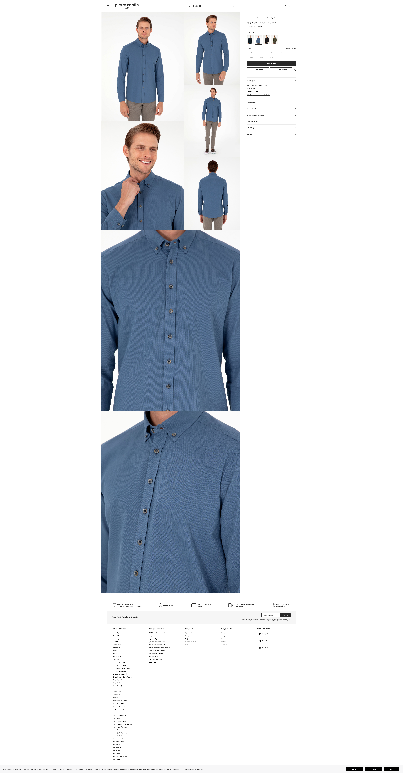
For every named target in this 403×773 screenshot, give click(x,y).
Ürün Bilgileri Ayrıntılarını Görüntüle (258, 95)
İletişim (151, 636)
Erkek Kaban (117, 692)
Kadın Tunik (116, 718)
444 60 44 (152, 662)
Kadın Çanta (117, 633)
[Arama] (189, 6)
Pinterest (223, 645)
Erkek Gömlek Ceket (119, 671)
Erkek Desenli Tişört (119, 662)
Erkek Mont (116, 689)
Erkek (254, 18)
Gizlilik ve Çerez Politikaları (157, 633)
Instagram (224, 636)
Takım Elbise (117, 636)
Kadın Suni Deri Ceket (120, 756)
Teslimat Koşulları (154, 656)
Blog (186, 645)
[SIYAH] (266, 40)
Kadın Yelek (116, 753)
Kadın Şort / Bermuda (120, 733)
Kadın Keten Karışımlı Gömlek (122, 724)
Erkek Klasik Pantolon (119, 680)
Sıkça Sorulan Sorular (156, 659)
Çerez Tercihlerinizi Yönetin (157, 642)
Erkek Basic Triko (118, 703)
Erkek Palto (116, 695)
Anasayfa (249, 18)
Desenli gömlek (271, 18)
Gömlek (264, 18)
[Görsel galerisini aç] (142, 66)
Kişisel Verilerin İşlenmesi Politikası (160, 648)
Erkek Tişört (116, 639)
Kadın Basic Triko (118, 736)
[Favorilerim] (290, 6)
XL (291, 53)
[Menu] (108, 6)
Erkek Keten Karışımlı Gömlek (122, 668)
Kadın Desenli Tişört (119, 715)
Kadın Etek (116, 730)
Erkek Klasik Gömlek (119, 665)
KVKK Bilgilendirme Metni (278, 621)
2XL (251, 57)
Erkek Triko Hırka (118, 709)
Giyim (258, 18)
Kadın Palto (116, 750)
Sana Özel (116, 659)
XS (251, 53)
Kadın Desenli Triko (119, 739)
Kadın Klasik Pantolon (120, 727)
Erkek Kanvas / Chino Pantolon (122, 677)
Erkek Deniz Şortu (118, 686)
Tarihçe (187, 636)
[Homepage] (127, 6)
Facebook (224, 633)
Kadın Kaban (117, 748)
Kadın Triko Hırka (118, 742)
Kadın (115, 653)
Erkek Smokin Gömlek (120, 674)
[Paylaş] (294, 69)
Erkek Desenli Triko (119, 706)
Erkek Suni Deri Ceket (120, 700)
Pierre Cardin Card (191, 642)
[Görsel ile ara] (233, 6)
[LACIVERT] (250, 40)
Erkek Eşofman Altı (119, 683)
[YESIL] (275, 40)
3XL (261, 57)
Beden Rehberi (291, 48)
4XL (271, 57)
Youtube (223, 642)
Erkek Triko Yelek (118, 712)
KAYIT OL (285, 615)
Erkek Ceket (116, 645)
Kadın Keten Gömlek (119, 721)
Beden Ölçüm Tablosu (156, 653)
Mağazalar (188, 639)
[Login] (285, 6)
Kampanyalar (117, 656)
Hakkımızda (188, 633)
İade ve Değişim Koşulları (157, 650)
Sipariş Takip (153, 639)
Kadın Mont (116, 745)
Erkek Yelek (116, 698)
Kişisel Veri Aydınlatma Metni (158, 645)
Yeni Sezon (116, 648)
